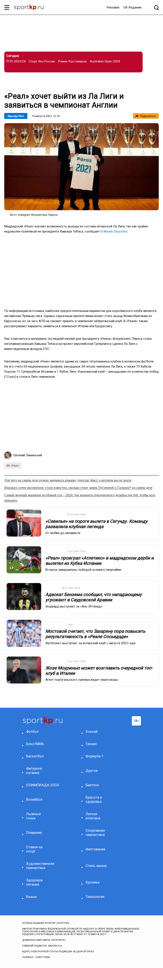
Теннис (91, 744)
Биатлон (92, 785)
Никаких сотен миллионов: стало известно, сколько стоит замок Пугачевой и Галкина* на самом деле (78, 487)
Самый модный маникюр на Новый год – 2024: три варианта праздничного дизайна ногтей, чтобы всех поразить (80, 497)
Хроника (93, 882)
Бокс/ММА (35, 744)
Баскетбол (35, 756)
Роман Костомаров (72, 61)
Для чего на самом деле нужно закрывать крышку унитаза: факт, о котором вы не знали (67, 480)
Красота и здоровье (94, 799)
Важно (31, 897)
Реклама (113, 7)
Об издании (132, 7)
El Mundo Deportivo (114, 231)
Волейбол (34, 799)
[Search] (156, 7)
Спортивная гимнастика (95, 832)
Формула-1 (95, 756)
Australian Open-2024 (105, 61)
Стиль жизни (96, 866)
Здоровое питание (34, 882)
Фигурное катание (34, 770)
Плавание (34, 832)
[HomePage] (29, 7)
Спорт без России (42, 61)
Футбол (32, 731)
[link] (81, 166)
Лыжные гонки (33, 816)
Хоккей (92, 731)
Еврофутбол (16, 116)
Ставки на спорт (34, 849)
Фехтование (95, 849)
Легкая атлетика (93, 816)
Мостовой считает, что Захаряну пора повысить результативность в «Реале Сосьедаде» (95, 634)
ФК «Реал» (12, 465)
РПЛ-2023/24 (15, 61)
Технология (95, 897)
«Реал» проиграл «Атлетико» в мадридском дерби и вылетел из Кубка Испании (99, 560)
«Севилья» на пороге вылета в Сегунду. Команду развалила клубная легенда (96, 524)
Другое (92, 770)
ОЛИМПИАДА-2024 (37, 785)
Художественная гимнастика (37, 865)
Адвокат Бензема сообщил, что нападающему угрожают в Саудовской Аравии (93, 597)
